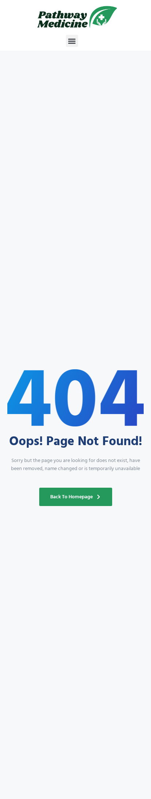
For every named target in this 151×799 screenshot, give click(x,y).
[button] (72, 41)
